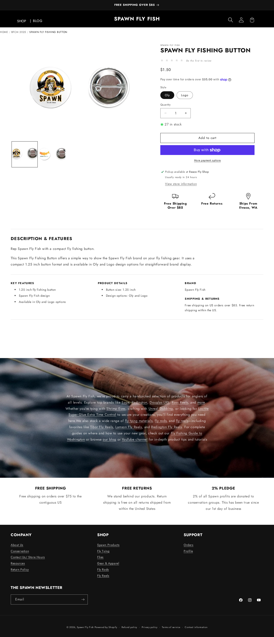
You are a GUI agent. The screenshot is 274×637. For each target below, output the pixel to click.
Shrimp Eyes (115, 408)
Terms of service (171, 627)
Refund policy (129, 627)
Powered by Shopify (106, 627)
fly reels (182, 420)
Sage (125, 402)
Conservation (20, 551)
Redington (139, 402)
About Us (17, 545)
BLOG (37, 20)
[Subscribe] (83, 599)
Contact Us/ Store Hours (28, 557)
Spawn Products (108, 545)
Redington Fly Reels (166, 427)
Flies (100, 557)
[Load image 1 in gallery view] (24, 154)
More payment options (207, 160)
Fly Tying (103, 551)
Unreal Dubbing (161, 408)
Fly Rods (103, 569)
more (201, 402)
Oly (167, 95)
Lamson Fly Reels (128, 427)
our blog (109, 439)
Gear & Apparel (108, 563)
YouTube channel (134, 439)
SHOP (21, 21)
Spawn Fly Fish (86, 627)
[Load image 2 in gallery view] (52, 154)
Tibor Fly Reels (101, 427)
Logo (184, 95)
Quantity (165, 105)
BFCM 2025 (18, 32)
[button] (230, 20)
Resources (18, 563)
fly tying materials (138, 420)
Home (4, 32)
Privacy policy (150, 627)
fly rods (161, 420)
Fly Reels (103, 576)
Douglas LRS (159, 402)
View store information (181, 184)
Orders (189, 545)
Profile (188, 551)
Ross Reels (180, 402)
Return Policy (20, 569)
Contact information (196, 627)
